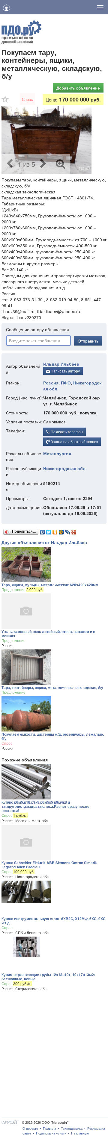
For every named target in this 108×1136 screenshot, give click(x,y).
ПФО (66, 383)
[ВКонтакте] (42, 530)
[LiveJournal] (67, 530)
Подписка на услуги (51, 1133)
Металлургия (57, 453)
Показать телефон (66, 431)
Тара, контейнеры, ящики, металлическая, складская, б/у (52, 687)
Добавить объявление (78, 88)
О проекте (30, 1128)
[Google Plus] (74, 530)
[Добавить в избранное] (5, 101)
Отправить (88, 341)
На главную (80, 1133)
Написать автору (65, 370)
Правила (49, 1128)
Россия (50, 383)
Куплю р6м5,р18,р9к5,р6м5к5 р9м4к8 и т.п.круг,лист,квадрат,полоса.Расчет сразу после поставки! (45, 806)
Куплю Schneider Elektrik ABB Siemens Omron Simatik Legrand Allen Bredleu (49, 865)
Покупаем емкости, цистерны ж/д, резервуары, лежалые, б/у (53, 736)
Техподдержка (71, 1128)
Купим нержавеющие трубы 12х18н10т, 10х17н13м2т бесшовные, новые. (49, 977)
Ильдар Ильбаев (61, 364)
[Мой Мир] (61, 530)
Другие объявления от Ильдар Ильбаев (44, 542)
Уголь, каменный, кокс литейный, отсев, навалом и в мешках (48, 633)
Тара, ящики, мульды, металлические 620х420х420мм (50, 585)
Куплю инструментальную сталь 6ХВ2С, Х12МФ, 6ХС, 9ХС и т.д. (54, 921)
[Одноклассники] (55, 530)
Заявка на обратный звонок (74, 441)
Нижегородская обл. (65, 468)
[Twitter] (49, 530)
